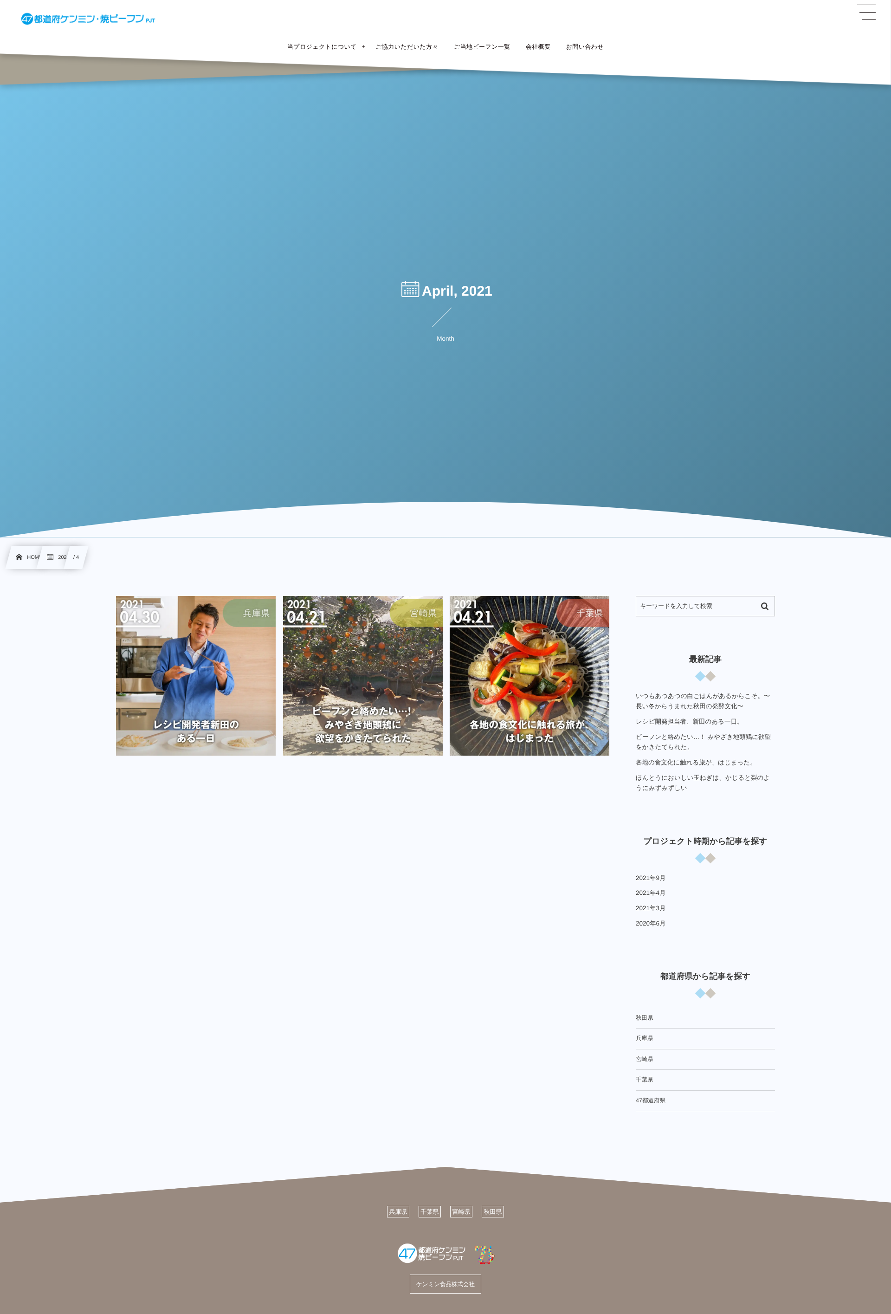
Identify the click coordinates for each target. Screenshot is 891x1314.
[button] (866, 12)
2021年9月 (651, 877)
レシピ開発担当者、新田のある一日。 (689, 721)
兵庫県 (644, 1038)
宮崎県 (644, 1059)
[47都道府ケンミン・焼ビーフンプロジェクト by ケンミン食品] (88, 18)
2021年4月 (651, 892)
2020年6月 (651, 923)
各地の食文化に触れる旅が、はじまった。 (696, 762)
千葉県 (644, 1079)
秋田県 (644, 1018)
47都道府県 (650, 1100)
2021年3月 (651, 908)
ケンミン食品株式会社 (445, 1284)
